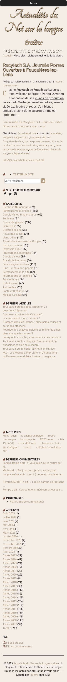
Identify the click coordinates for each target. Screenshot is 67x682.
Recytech (8, 137)
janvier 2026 (10, 536)
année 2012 (10, 605)
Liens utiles (9, 237)
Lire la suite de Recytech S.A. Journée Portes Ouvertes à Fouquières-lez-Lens (33, 124)
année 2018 (10, 582)
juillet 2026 (9, 517)
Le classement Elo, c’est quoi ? (21, 318)
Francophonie (11, 279)
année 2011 (10, 608)
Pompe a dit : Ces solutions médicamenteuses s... (33, 489)
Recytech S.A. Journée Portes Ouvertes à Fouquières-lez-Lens (33, 69)
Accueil (7, 55)
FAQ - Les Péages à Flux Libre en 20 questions (30, 352)
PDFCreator (47, 439)
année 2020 (10, 574)
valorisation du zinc (26, 145)
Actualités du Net (27, 133)
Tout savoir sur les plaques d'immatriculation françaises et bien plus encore (30, 343)
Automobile (10, 287)
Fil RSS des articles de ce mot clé (23, 160)
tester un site (23, 174)
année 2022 (10, 567)
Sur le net (8, 218)
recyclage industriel (18, 153)
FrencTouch (10, 435)
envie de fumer (27, 443)
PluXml (34, 674)
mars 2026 (9, 532)
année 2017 (10, 586)
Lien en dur (9, 226)
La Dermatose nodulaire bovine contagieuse (29, 356)
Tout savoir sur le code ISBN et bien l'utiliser (29, 348)
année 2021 (10, 570)
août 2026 (9, 513)
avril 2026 (8, 529)
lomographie (27, 439)
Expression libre (12, 249)
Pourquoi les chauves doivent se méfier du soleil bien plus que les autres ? (32, 331)
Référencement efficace (17, 210)
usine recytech (46, 145)
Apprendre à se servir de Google (22, 241)
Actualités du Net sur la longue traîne (33, 28)
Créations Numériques (16, 207)
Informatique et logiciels (17, 275)
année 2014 (10, 597)
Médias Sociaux (12, 294)
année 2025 (10, 555)
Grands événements (14, 260)
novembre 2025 (12, 544)
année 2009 (10, 616)
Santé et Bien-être (13, 291)
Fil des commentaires (19, 646)
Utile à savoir (10, 283)
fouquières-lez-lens (13, 141)
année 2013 (10, 601)
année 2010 (10, 612)
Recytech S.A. (21, 137)
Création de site (12, 229)
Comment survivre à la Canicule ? (23, 314)
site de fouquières (39, 149)
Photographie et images (17, 252)
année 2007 (10, 624)
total (6, 628)
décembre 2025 (12, 540)
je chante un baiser (32, 435)
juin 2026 (8, 521)
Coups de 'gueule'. (13, 222)
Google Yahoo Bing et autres (20, 214)
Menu (33, 3)
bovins (27, 447)
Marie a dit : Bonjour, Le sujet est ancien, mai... (30, 470)
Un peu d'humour (13, 245)
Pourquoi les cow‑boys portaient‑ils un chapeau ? (32, 337)
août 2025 (9, 551)
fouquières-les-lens (40, 137)
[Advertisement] (33, 391)
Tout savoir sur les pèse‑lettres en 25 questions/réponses (25, 308)
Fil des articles (15, 642)
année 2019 (10, 578)
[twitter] (10, 195)
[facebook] (5, 195)
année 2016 (10, 589)
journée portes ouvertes (37, 141)
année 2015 (10, 593)
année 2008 (10, 620)
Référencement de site (16, 272)
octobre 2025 (11, 548)
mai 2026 (8, 525)
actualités (56, 133)
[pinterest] (15, 195)
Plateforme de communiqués (27, 501)
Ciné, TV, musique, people (18, 268)
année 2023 (10, 563)
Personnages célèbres (16, 264)
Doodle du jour (11, 256)
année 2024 (10, 559)
